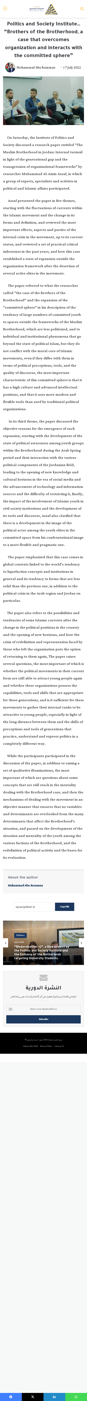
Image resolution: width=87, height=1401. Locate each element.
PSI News (20, 939)
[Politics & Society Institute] (43, 9)
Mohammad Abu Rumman (36, 67)
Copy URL (64, 907)
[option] (43, 943)
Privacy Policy (46, 1046)
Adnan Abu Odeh (30, 1046)
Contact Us (59, 1046)
